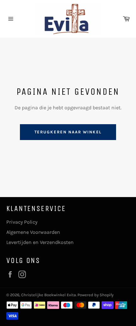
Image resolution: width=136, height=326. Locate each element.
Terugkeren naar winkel (68, 132)
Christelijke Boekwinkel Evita (48, 294)
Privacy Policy (21, 222)
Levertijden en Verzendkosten (40, 242)
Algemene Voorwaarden (33, 232)
